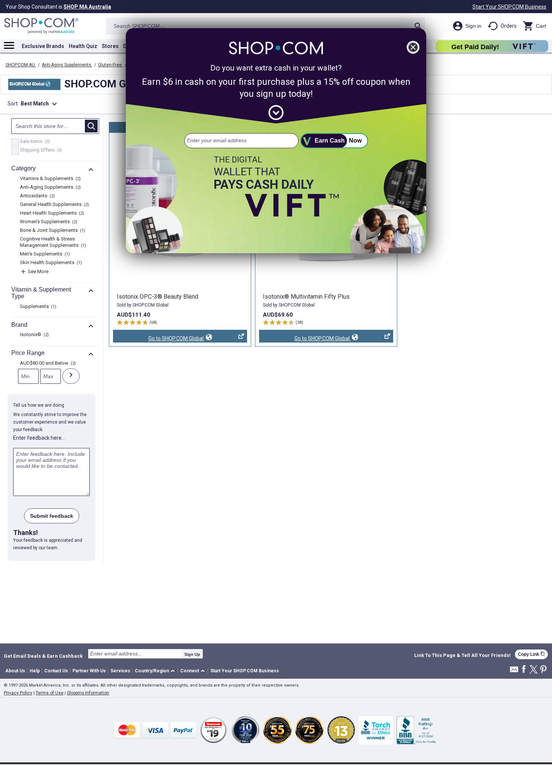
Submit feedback (51, 516)
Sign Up (192, 654)
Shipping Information (88, 693)
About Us (15, 670)
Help (35, 670)
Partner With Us (89, 670)
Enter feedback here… (39, 437)
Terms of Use (49, 693)
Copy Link (531, 654)
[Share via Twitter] (533, 670)
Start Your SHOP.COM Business (509, 6)
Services (120, 670)
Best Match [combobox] (40, 103)
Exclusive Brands (43, 46)
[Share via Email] (514, 671)
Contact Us (56, 670)
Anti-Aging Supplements (67, 65)
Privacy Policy (18, 693)
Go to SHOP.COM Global (159, 339)
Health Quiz (83, 46)
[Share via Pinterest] (543, 670)
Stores (110, 46)
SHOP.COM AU (21, 65)
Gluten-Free (110, 65)
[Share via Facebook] (524, 669)
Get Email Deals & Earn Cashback (43, 655)
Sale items (34, 141)
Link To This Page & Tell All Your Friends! (462, 655)
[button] (156, 671)
